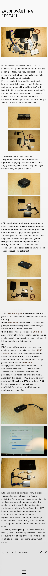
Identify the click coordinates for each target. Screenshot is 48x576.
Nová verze (13, 322)
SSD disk (37, 331)
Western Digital (15, 313)
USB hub (27, 362)
